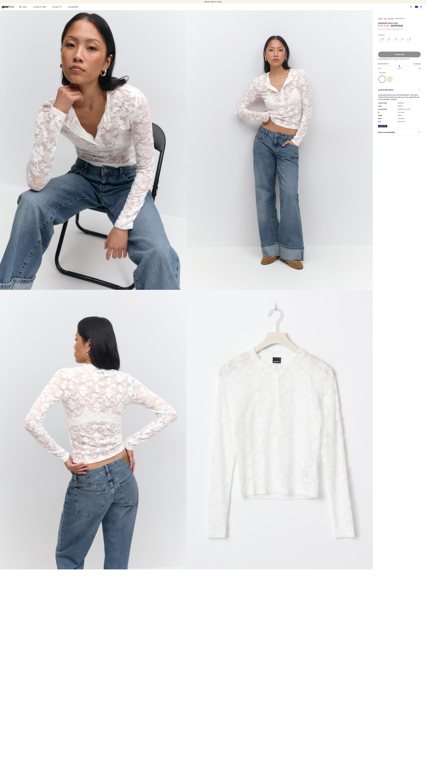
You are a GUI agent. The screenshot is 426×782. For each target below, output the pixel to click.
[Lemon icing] (390, 79)
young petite (73, 7)
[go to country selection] (416, 7)
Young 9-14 (56, 7)
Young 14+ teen (40, 7)
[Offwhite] (382, 79)
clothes (380, 18)
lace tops (390, 18)
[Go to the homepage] (8, 7)
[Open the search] (411, 7)
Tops (385, 18)
